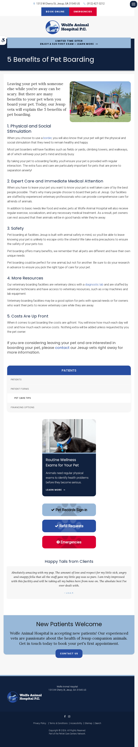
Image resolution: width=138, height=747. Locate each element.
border (47, 138)
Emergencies (83, 11)
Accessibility (76, 723)
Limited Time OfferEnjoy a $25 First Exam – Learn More (67, 42)
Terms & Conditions (58, 723)
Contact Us (69, 653)
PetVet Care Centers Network (72, 733)
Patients (16, 379)
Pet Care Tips (22, 398)
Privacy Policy (39, 723)
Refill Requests (71, 526)
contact (62, 347)
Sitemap (88, 723)
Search (98, 723)
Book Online (55, 11)
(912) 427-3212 (96, 3)
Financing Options (22, 407)
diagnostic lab (93, 284)
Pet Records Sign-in (71, 510)
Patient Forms (20, 389)
